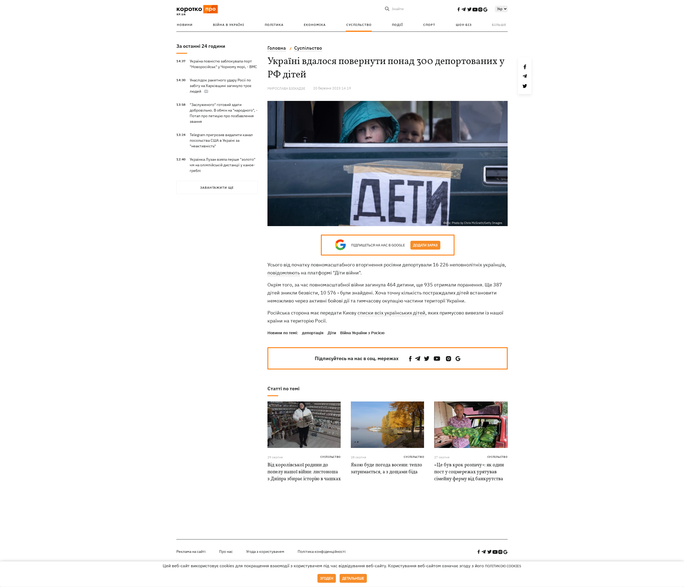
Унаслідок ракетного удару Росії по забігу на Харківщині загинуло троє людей (220, 86)
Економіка (315, 25)
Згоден (326, 578)
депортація (313, 332)
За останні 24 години (200, 46)
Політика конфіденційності (322, 551)
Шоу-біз (464, 25)
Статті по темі (283, 388)
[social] (458, 9)
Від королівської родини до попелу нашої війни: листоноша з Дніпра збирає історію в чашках (304, 472)
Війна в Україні (228, 25)
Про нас (226, 551)
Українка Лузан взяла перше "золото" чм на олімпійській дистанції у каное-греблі (222, 165)
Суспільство (359, 25)
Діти (332, 332)
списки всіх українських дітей (391, 313)
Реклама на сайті (191, 551)
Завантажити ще (217, 188)
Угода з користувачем (265, 551)
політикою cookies (503, 566)
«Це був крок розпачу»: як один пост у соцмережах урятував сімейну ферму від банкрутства (469, 472)
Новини (185, 25)
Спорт (429, 25)
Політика (274, 25)
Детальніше (353, 578)
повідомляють (283, 273)
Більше (499, 25)
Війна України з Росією (362, 332)
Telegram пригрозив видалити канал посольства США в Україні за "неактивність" (221, 140)
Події (397, 25)
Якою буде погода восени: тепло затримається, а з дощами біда (386, 468)
